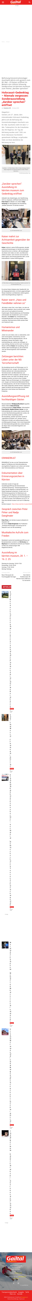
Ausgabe (21, 1292)
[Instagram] (18, 1283)
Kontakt (19, 1294)
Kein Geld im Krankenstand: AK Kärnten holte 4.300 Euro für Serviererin (23, 577)
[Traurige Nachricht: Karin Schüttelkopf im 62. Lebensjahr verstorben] (5, 1133)
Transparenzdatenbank (9, 1292)
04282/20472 (18, 1273)
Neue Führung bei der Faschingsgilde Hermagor (9, 576)
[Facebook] (13, 1283)
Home (3, 41)
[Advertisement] (16, 23)
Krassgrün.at (24, 1297)
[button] (3, 2)
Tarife (27, 1292)
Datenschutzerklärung (13, 1299)
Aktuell (7, 41)
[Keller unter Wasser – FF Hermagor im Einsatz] (5, 717)
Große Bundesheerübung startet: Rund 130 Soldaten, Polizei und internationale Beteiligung (10, 649)
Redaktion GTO (7, 108)
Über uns (13, 1294)
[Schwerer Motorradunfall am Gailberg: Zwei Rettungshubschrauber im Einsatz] (5, 1031)
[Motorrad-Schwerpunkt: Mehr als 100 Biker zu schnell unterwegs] (5, 945)
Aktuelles (7, 587)
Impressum (22, 1299)
